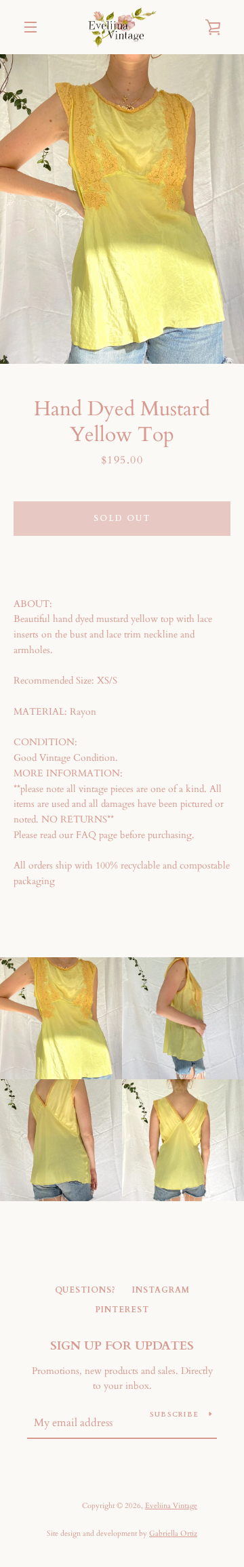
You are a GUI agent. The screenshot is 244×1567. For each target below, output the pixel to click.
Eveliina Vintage (171, 1506)
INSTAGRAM (161, 1289)
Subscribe (174, 1414)
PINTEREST (122, 1309)
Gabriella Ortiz (173, 1533)
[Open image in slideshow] (122, 209)
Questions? (85, 1289)
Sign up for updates (122, 1345)
